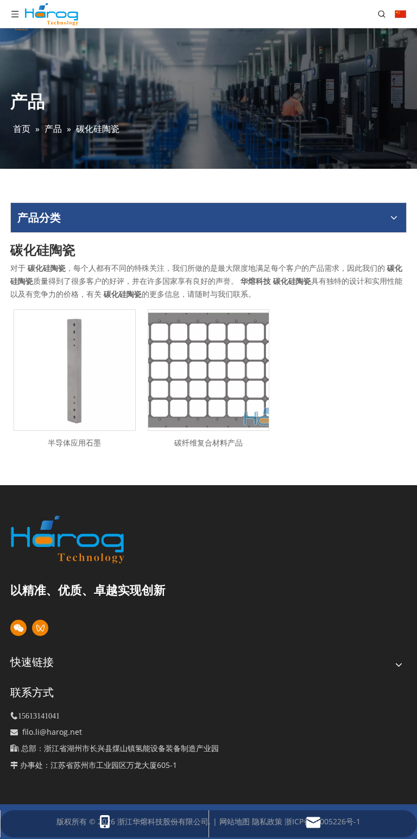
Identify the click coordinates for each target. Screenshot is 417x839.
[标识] (86, 539)
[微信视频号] (40, 628)
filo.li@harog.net (52, 732)
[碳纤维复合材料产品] (208, 369)
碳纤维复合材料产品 (208, 442)
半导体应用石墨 (74, 442)
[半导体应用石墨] (74, 369)
